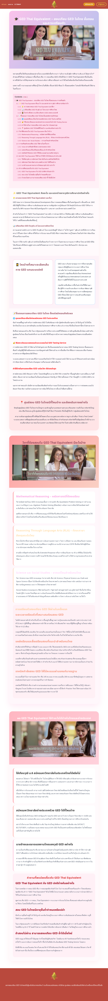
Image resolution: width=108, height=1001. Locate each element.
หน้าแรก (4, 4)
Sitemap (17, 4)
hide (25, 97)
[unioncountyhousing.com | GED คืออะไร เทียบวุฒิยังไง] (54, 4)
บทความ (10, 4)
